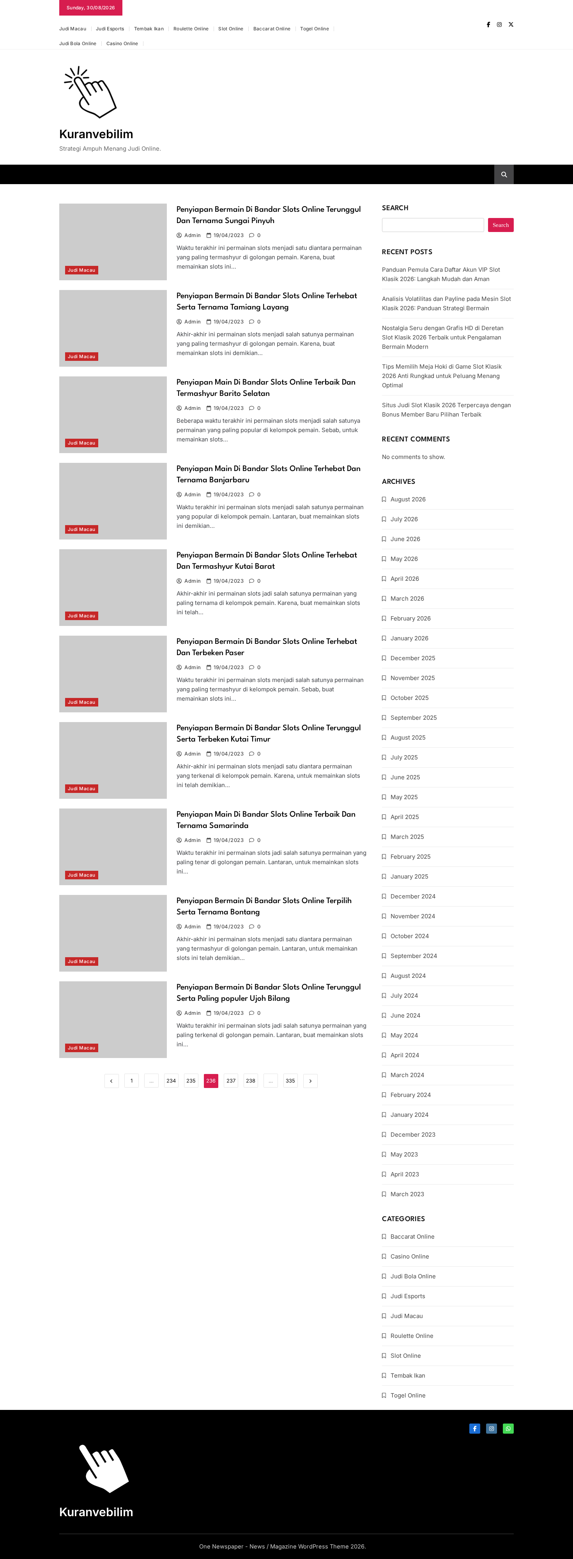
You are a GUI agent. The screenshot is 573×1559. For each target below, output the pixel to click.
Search (395, 208)
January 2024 (410, 1114)
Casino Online (122, 43)
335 (290, 1080)
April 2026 (405, 578)
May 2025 (404, 797)
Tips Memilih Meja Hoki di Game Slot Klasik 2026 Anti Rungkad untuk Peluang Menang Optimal (442, 376)
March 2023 (407, 1194)
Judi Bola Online (78, 43)
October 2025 (410, 697)
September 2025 (414, 717)
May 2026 (404, 558)
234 (171, 1080)
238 (250, 1080)
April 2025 (405, 817)
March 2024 (407, 1075)
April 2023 (405, 1174)
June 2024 (406, 1015)
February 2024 (411, 1095)
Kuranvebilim (96, 134)
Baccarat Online (272, 29)
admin (192, 235)
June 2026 (405, 539)
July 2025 (404, 757)
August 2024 (408, 975)
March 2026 (407, 598)
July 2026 (404, 519)
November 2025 (413, 678)
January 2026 (409, 638)
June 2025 (405, 777)
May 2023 (404, 1154)
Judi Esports (110, 29)
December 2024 (413, 896)
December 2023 (413, 1134)
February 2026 (411, 618)
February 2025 (411, 856)
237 (230, 1080)
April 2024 (405, 1055)
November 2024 (413, 916)
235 (191, 1080)
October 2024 (410, 936)
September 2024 (414, 956)
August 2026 (408, 499)
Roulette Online (191, 29)
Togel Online (314, 29)
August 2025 (408, 737)
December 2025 (413, 658)
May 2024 (404, 1035)
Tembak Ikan (149, 29)
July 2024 (404, 995)
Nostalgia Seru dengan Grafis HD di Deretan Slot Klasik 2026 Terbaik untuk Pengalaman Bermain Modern (443, 337)
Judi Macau (72, 29)
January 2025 (409, 876)
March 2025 (407, 836)
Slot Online (230, 29)
